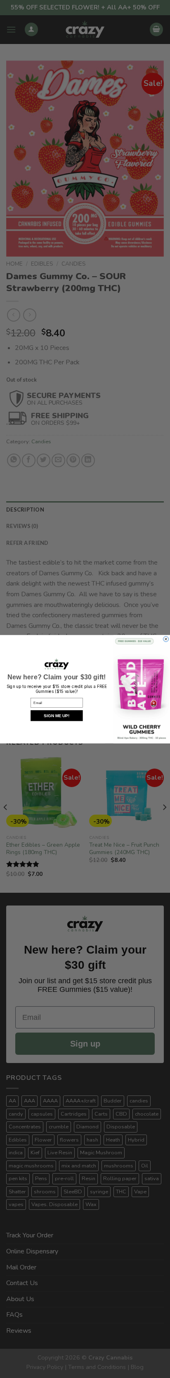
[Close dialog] (166, 639)
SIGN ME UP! (56, 715)
